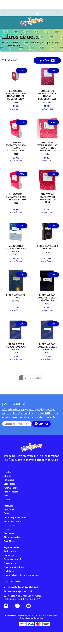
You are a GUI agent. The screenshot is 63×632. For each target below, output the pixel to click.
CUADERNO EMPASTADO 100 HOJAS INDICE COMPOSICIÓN (16, 94)
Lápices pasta (11, 555)
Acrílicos (8, 505)
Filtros (48, 60)
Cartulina (9, 541)
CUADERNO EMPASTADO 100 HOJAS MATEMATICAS (47, 94)
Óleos (6, 513)
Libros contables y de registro (37, 42)
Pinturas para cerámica (16, 517)
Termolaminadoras (14, 567)
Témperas (9, 533)
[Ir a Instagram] (17, 605)
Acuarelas (9, 509)
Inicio (5, 42)
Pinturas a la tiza (12, 521)
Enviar (43, 423)
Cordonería (9, 483)
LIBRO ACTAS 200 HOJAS (47, 247)
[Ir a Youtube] (28, 605)
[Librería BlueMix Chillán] (31, 22)
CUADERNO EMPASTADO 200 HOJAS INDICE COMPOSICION (47, 146)
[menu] (56, 12)
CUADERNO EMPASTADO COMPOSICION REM (47, 198)
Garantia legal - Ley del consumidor (22, 575)
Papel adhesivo (11, 547)
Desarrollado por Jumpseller (31, 618)
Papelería (9, 479)
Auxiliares (9, 525)
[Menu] (3, 13)
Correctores (10, 563)
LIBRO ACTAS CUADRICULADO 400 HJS (47, 347)
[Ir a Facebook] (6, 605)
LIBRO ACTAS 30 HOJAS (15, 296)
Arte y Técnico (11, 491)
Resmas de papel (12, 559)
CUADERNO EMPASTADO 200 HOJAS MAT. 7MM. (16, 197)
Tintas (7, 529)
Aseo (6, 495)
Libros (7, 499)
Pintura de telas (12, 537)
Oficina (15, 42)
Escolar (7, 472)
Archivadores (11, 551)
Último (38, 377)
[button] (49, 12)
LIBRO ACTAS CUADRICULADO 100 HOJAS (47, 298)
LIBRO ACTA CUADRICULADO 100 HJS (16, 248)
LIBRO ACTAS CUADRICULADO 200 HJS (16, 347)
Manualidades (11, 487)
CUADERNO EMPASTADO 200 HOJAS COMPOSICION (16, 146)
